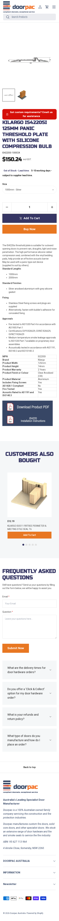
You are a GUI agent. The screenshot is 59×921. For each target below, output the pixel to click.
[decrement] (7, 207)
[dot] (23, 545)
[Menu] (54, 6)
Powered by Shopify (35, 913)
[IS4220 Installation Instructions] (29, 419)
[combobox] (29, 17)
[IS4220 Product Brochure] (29, 407)
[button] (47, 6)
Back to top (29, 767)
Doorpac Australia (18, 913)
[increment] (52, 207)
